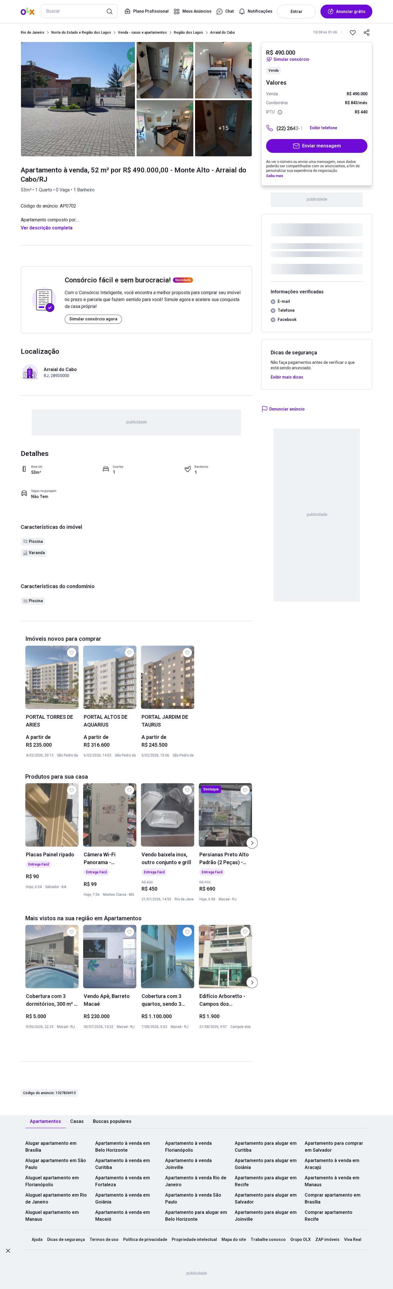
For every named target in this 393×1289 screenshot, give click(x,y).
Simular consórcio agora (93, 319)
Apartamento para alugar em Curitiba (266, 1146)
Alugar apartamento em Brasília (51, 1146)
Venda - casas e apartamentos (142, 32)
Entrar (296, 11)
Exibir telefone (323, 128)
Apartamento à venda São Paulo (193, 1198)
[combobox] (79, 11)
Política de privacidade (145, 1239)
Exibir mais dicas (287, 377)
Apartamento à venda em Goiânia (122, 1198)
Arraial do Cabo (222, 32)
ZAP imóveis (327, 1239)
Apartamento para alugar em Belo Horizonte (196, 1216)
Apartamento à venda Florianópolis (188, 1146)
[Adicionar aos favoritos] (352, 32)
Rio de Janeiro (32, 32)
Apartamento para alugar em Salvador (266, 1198)
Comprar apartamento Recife (328, 1216)
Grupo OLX (300, 1239)
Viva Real (352, 1239)
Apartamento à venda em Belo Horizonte (122, 1146)
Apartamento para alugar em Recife (266, 1181)
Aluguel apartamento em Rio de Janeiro (56, 1198)
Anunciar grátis (350, 11)
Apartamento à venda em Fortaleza (122, 1181)
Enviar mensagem (321, 146)
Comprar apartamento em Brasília (332, 1198)
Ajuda (37, 1239)
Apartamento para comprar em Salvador (334, 1146)
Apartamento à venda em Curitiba (122, 1164)
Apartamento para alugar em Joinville (266, 1216)
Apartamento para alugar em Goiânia (266, 1164)
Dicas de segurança (66, 1239)
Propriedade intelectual (194, 1239)
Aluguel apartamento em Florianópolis (52, 1181)
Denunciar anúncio (287, 409)
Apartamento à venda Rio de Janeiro (195, 1181)
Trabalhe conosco (268, 1239)
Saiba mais (274, 176)
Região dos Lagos (188, 32)
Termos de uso (104, 1239)
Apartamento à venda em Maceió (122, 1216)
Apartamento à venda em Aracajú (332, 1164)
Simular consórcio (291, 59)
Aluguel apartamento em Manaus (52, 1216)
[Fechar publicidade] (8, 1251)
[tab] (45, 1121)
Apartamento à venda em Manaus (332, 1181)
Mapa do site (234, 1239)
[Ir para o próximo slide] (252, 843)
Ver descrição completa (47, 228)
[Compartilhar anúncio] (366, 32)
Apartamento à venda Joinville (188, 1164)
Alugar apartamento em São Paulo (55, 1164)
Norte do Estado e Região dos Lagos (81, 32)
